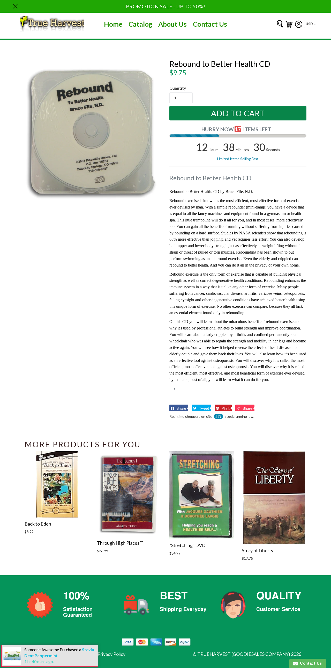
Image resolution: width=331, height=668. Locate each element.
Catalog (140, 24)
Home (113, 24)
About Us (172, 24)
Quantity (177, 88)
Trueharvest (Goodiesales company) (243, 654)
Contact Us (210, 24)
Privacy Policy (111, 654)
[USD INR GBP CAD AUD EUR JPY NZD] (311, 24)
